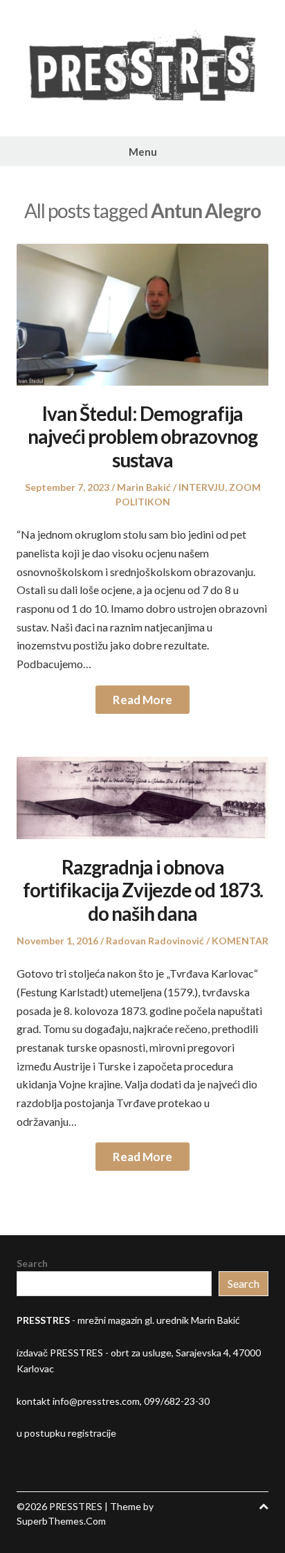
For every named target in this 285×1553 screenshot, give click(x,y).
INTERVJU (201, 487)
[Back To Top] (263, 1506)
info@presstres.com (96, 1401)
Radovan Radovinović (155, 940)
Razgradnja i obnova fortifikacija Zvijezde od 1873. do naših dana (143, 890)
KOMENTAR (240, 940)
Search (32, 1263)
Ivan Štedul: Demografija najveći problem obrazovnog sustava (142, 437)
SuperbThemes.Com (61, 1521)
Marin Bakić (144, 487)
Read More (142, 699)
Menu (143, 151)
